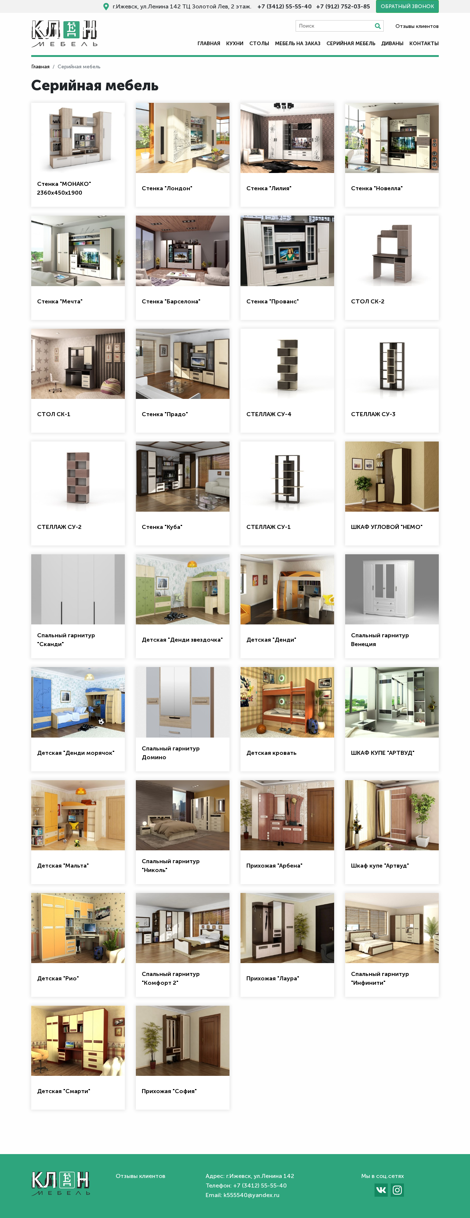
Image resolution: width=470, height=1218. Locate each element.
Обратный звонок (407, 6)
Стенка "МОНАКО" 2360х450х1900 (64, 188)
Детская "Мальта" (63, 865)
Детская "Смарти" (63, 1091)
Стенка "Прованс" (272, 301)
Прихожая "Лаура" (272, 978)
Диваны (392, 43)
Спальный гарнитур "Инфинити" (380, 978)
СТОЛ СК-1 (53, 414)
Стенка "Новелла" (377, 188)
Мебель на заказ (298, 43)
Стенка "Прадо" (165, 414)
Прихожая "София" (169, 1091)
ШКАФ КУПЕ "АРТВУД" (383, 752)
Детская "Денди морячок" (76, 752)
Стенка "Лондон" (167, 188)
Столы (259, 43)
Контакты (424, 43)
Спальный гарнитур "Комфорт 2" (171, 978)
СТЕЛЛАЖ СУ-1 (268, 526)
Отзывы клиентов (417, 26)
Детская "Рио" (58, 978)
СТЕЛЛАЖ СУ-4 (269, 414)
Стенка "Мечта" (60, 301)
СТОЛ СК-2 (367, 301)
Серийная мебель (350, 43)
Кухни (234, 43)
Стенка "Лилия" (269, 188)
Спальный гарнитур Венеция (380, 640)
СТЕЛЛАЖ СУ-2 (59, 526)
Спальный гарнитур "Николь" (171, 865)
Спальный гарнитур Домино (171, 753)
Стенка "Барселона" (171, 301)
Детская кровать (271, 752)
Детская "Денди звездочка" (182, 639)
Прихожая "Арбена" (274, 865)
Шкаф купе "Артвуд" (380, 865)
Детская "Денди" (271, 639)
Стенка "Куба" (162, 526)
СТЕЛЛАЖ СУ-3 (373, 414)
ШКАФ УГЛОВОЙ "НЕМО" (387, 526)
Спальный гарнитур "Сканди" (66, 640)
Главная (209, 43)
